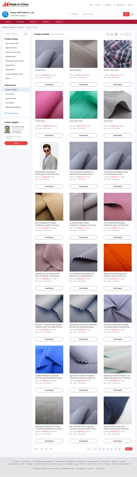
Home (7, 22)
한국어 (82, 464)
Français (37, 464)
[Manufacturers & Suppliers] (16, 4)
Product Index (105, 461)
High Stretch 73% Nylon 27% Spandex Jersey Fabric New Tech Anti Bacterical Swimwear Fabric (82, 378)
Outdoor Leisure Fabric (13, 52)
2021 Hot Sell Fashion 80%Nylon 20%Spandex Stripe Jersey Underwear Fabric (116, 225)
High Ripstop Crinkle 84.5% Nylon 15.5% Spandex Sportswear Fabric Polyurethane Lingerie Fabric (117, 378)
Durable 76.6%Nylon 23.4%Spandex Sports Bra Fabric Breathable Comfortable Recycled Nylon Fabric (49, 378)
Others (7, 78)
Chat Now (18, 132)
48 (51, 449)
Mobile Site (115, 461)
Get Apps (122, 5)
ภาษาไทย (100, 464)
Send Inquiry (49, 84)
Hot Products (16, 461)
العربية (76, 464)
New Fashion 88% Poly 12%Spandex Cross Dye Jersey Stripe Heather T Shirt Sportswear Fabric (82, 428)
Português (30, 464)
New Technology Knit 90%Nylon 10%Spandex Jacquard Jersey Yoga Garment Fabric (47, 225)
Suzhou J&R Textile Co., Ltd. (22, 12)
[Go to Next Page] (130, 34)
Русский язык (46, 464)
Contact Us (59, 22)
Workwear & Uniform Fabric (14, 61)
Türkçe (107, 464)
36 (46, 449)
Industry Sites (82, 461)
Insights (122, 461)
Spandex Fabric (10, 56)
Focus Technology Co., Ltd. (54, 468)
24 (41, 449)
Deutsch (61, 464)
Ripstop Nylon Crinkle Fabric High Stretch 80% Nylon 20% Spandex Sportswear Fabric (83, 327)
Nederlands (69, 464)
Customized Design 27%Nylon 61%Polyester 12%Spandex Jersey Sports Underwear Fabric (83, 225)
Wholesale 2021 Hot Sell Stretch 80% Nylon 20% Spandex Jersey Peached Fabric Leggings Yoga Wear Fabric (47, 276)
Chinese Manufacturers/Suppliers (43, 461)
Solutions (46, 22)
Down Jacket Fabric (12, 43)
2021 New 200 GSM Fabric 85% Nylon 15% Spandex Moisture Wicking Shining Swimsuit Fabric (117, 327)
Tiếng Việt (114, 464)
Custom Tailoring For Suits (14, 74)
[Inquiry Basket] (115, 5)
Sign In (92, 5)
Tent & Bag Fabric (75, 70)
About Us (34, 22)
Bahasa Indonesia (124, 464)
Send (16, 143)
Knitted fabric (9, 70)
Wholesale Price (71, 461)
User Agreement (80, 468)
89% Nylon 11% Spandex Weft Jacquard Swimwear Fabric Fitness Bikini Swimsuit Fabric (48, 327)
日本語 (89, 464)
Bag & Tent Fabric (11, 48)
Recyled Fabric (10, 65)
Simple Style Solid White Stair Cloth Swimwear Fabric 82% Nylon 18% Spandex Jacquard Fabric (115, 276)
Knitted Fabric (108, 121)
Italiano (54, 464)
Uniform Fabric (40, 121)
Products (21, 22)
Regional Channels (93, 461)
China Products (26, 461)
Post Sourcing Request (133, 14)
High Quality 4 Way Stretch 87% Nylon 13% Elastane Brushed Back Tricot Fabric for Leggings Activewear (48, 428)
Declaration (90, 468)
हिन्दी (94, 464)
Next (128, 449)
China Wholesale (60, 461)
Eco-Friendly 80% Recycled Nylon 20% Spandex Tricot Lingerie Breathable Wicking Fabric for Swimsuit (82, 276)
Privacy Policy (100, 468)
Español (22, 464)
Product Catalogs (12, 113)
